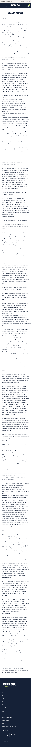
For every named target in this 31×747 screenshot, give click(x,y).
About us (4, 692)
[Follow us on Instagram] (7, 735)
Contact (4, 701)
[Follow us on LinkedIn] (15, 735)
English (4, 741)
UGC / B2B (4, 708)
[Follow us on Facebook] (4, 735)
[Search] (6, 5)
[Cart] (28, 6)
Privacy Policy (5, 720)
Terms (3, 714)
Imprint (4, 723)
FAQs (3, 698)
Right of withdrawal (7, 717)
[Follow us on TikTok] (11, 735)
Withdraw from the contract (9, 726)
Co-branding (5, 705)
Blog (3, 695)
